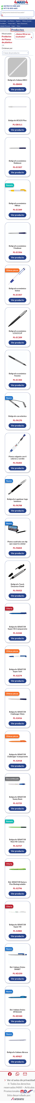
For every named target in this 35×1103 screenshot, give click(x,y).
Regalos (18, 21)
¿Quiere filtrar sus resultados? (23, 35)
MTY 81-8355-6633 (10, 8)
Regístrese (29, 18)
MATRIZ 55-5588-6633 (12, 6)
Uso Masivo (11, 21)
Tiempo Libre (11, 23)
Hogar (13, 26)
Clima (18, 26)
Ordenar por (7, 48)
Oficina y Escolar (26, 21)
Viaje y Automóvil (22, 23)
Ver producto (17, 89)
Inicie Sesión (22, 18)
